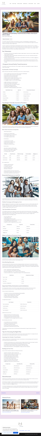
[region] (10, 430)
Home (10, 3)
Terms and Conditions (21, 430)
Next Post (38, 392)
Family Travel (14, 3)
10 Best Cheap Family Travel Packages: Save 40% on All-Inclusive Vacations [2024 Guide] (10, 410)
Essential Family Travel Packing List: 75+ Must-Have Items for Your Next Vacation (29, 411)
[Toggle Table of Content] (10, 39)
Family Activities (19, 3)
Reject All (10, 432)
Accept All (15, 432)
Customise (5, 432)
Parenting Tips (25, 3)
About (35, 3)
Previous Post (3, 392)
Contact (38, 3)
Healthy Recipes (30, 3)
